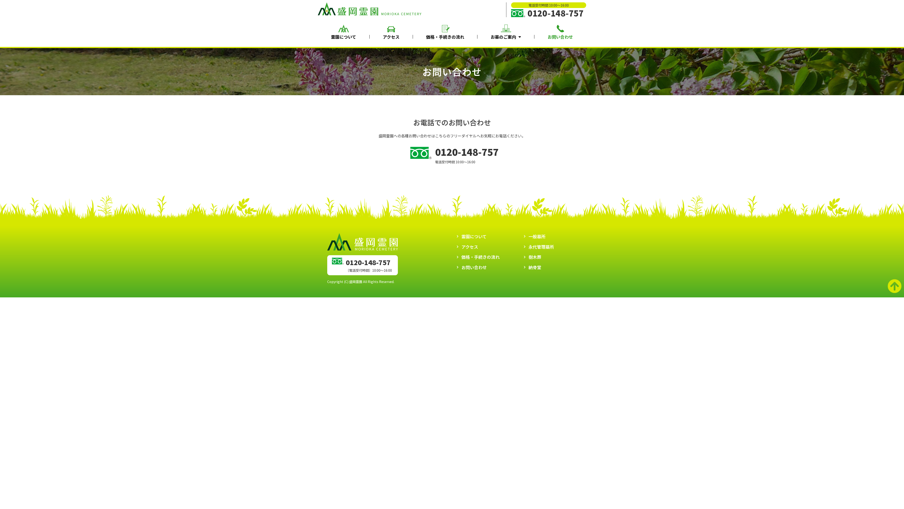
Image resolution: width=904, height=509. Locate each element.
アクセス (391, 37)
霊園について (343, 37)
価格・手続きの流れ (445, 37)
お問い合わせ (560, 37)
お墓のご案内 (503, 37)
